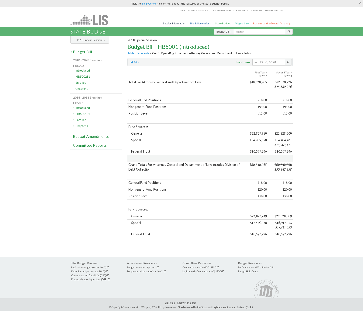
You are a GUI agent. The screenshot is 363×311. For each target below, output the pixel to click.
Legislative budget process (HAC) (88, 267)
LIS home (257, 10)
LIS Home (170, 302)
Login (289, 10)
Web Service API (265, 267)
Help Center (149, 3)
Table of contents (138, 53)
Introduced (82, 70)
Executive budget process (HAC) (88, 271)
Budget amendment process (142, 267)
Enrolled (80, 82)
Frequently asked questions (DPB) (89, 279)
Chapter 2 (81, 88)
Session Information (174, 23)
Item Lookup (243, 62)
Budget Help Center (248, 271)
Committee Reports (90, 145)
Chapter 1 (81, 126)
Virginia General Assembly (194, 10)
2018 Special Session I (90, 39)
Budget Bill (223, 31)
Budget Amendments (91, 136)
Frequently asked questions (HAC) (145, 271)
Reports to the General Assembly (271, 23)
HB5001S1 (82, 113)
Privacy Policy (242, 10)
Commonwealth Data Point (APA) (88, 275)
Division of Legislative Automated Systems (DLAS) (227, 307)
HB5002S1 (82, 76)
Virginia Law (242, 23)
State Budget (223, 23)
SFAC (213, 267)
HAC (206, 267)
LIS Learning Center (222, 10)
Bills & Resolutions (200, 23)
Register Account (274, 10)
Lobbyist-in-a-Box (186, 302)
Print (136, 62)
